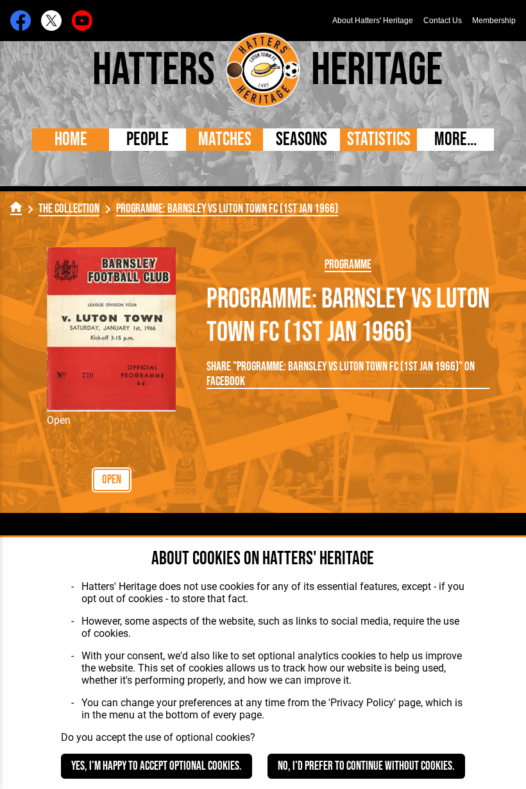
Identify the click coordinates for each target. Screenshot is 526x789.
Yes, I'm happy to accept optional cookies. (156, 766)
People (147, 139)
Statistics (379, 139)
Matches (224, 139)
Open (111, 480)
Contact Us (442, 20)
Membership (494, 20)
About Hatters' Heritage (372, 20)
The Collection (68, 209)
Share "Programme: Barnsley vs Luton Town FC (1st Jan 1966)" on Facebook (341, 374)
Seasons (301, 139)
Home (71, 139)
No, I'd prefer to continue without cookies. (366, 766)
